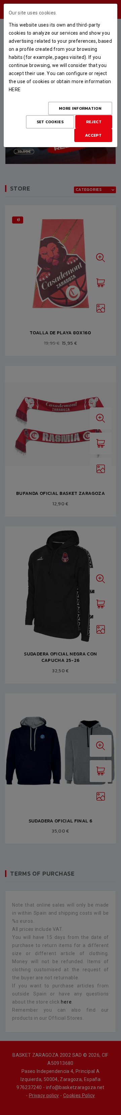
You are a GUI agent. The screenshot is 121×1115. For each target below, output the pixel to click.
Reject (94, 122)
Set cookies (50, 122)
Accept (93, 135)
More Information (80, 108)
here (15, 89)
